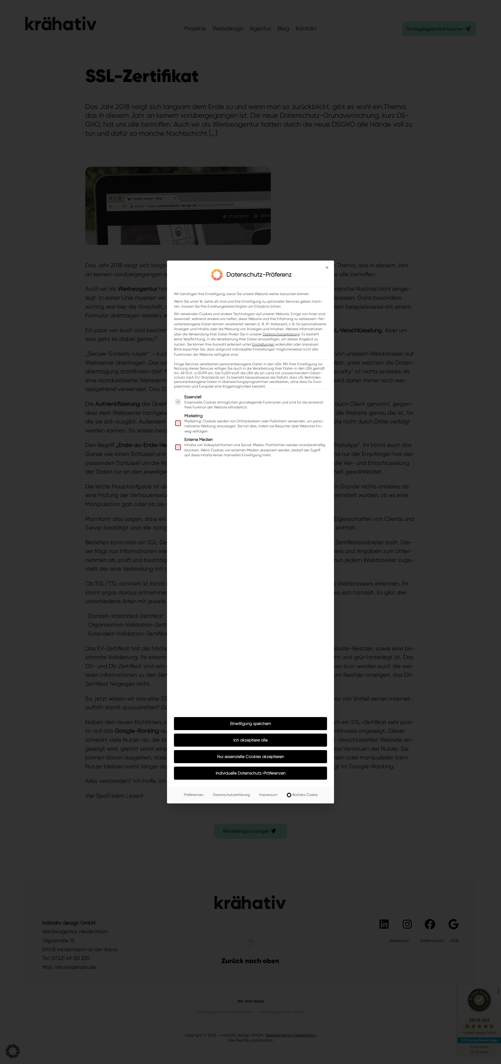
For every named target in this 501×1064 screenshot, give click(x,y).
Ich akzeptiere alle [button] (250, 740)
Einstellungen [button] (263, 344)
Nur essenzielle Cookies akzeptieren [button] (250, 756)
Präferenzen (194, 795)
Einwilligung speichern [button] (250, 723)
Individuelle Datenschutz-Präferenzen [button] (251, 773)
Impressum (268, 795)
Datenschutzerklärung (281, 334)
